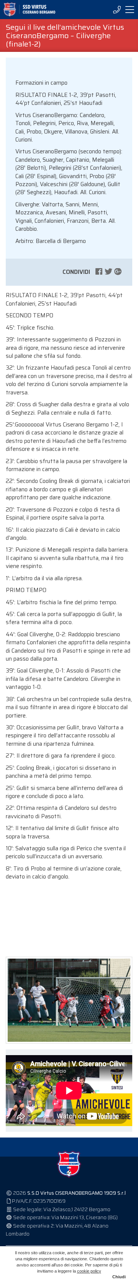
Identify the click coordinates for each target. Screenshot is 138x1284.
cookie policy (89, 1271)
